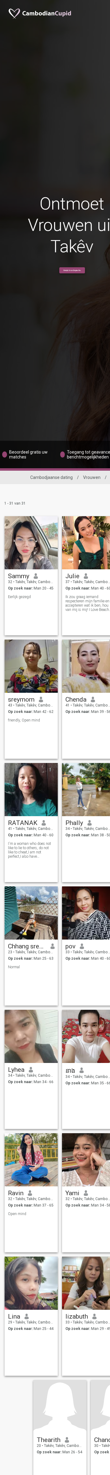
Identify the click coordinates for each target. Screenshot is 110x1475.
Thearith (49, 1440)
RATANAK (22, 823)
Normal (14, 967)
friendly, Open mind (24, 720)
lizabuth (76, 1316)
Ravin (16, 1193)
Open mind (17, 1214)
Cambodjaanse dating (51, 477)
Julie (72, 576)
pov (70, 946)
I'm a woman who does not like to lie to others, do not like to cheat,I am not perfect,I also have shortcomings (29, 850)
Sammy (18, 576)
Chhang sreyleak (27, 946)
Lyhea (16, 1069)
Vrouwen (92, 477)
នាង (70, 1070)
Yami (72, 1193)
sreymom (21, 699)
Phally (74, 823)
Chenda (75, 699)
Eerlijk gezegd (19, 597)
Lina (14, 1316)
